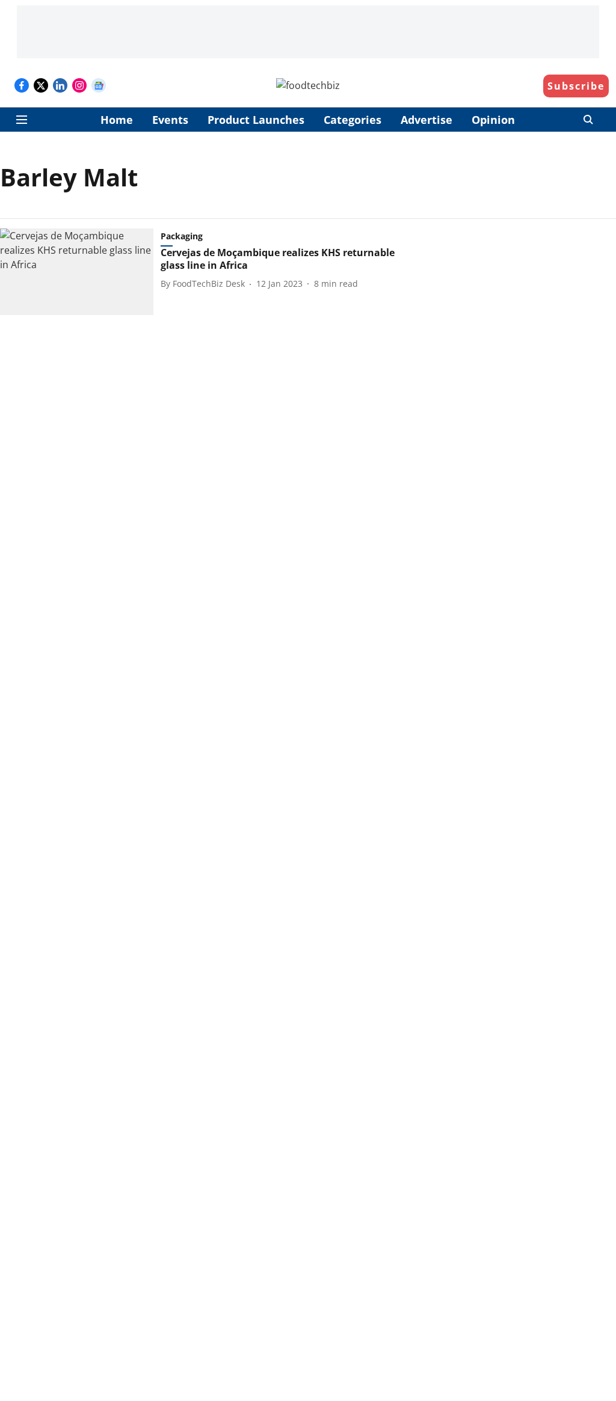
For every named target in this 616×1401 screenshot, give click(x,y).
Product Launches (256, 119)
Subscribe (576, 86)
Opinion (493, 119)
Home (116, 119)
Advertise (426, 119)
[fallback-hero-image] (80, 271)
